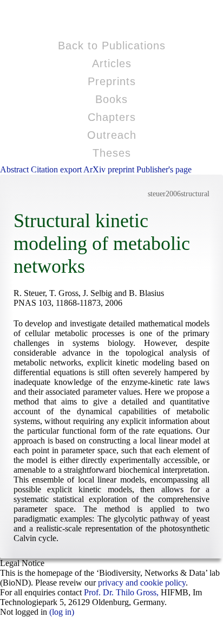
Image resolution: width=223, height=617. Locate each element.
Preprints (112, 81)
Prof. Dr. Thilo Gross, (121, 592)
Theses (112, 153)
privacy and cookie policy (142, 582)
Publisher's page (164, 169)
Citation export (57, 169)
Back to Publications (112, 46)
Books (111, 99)
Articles (112, 63)
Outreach (111, 135)
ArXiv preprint (109, 169)
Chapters (112, 117)
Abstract (15, 169)
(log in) (61, 611)
